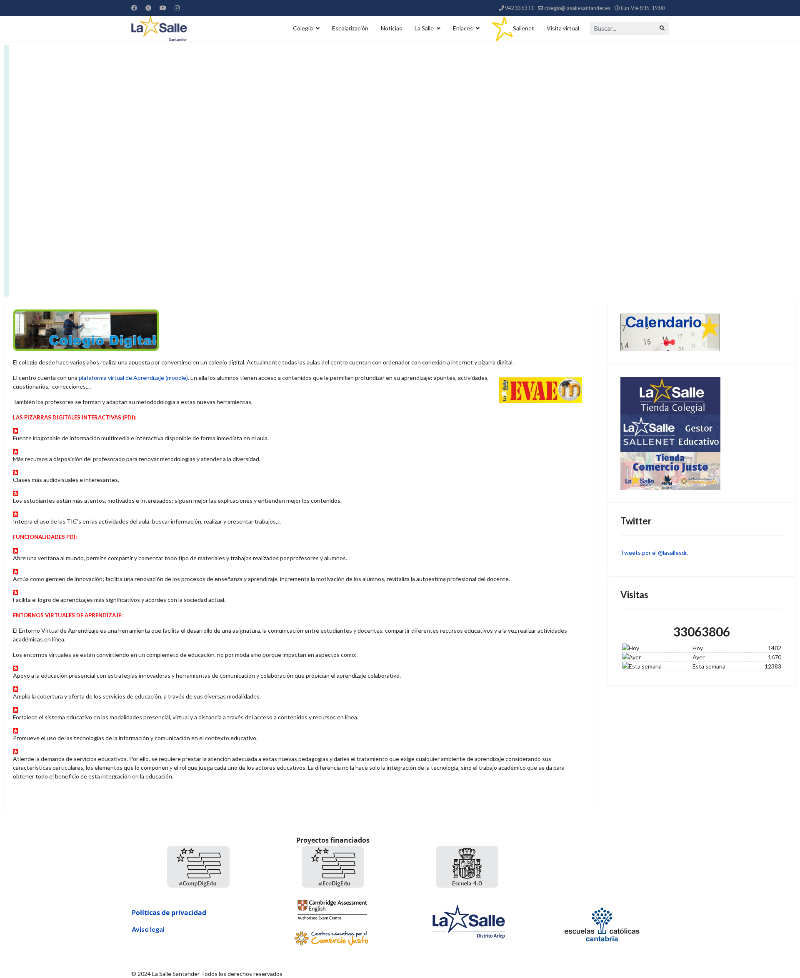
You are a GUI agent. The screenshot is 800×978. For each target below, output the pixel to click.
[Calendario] (701, 332)
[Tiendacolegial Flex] (701, 395)
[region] (400, 171)
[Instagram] (177, 7)
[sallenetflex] (701, 433)
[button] (400, 171)
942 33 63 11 (519, 8)
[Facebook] (134, 7)
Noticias (391, 28)
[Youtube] (163, 7)
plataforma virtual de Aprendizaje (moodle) (133, 377)
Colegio (303, 28)
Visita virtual (563, 28)
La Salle (424, 28)
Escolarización (350, 28)
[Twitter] (148, 7)
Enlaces (463, 28)
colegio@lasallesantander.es (577, 8)
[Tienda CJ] (701, 471)
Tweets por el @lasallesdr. (654, 552)
